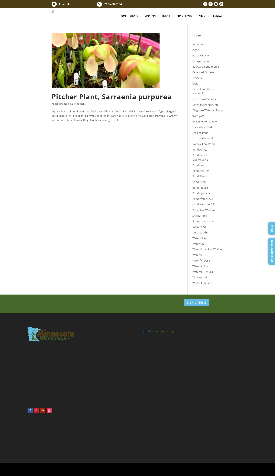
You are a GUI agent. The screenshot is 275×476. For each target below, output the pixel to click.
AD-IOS (175, 469)
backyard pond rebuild (206, 66)
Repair (166, 15)
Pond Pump (199, 182)
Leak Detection (151, 433)
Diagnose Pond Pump (205, 105)
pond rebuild (200, 187)
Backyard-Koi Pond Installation (216, 432)
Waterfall (197, 255)
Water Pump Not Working (207, 249)
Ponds (31, 429)
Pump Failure (150, 437)
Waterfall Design (202, 260)
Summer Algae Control (96, 433)
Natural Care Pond (203, 144)
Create (134, 15)
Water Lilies (199, 238)
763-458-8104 (113, 4)
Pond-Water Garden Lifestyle (215, 444)
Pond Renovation (152, 442)
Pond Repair (149, 429)
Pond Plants (184, 15)
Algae (195, 50)
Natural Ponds (34, 442)
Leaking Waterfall (202, 138)
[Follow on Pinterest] (210, 4)
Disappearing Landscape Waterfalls (218, 436)
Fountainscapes (35, 437)
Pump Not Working (203, 210)
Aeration (197, 44)
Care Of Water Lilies (204, 99)
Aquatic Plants (59, 103)
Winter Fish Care (202, 283)
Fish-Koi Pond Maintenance (215, 448)
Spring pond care (202, 221)
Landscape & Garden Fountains (216, 440)
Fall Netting (90, 437)
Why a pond (199, 277)
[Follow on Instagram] (221, 4)
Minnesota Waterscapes (162, 331)
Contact (218, 15)
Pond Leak (198, 165)
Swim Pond (199, 227)
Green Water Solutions (206, 121)
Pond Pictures (200, 171)
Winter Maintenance (95, 442)
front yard (198, 116)
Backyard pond (201, 61)
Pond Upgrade (201, 193)
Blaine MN (198, 78)
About (202, 15)
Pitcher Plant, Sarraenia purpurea (112, 96)
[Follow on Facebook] (205, 4)
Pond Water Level (202, 199)
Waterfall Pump (201, 266)
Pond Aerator (200, 149)
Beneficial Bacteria (203, 72)
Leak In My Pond (202, 127)
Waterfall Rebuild (202, 272)
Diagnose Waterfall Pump (207, 110)
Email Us (64, 4)
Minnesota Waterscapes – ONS (216, 427)
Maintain (150, 15)
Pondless (32, 433)
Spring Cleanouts (93, 429)
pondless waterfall (203, 204)
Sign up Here (196, 302)
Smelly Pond (199, 216)
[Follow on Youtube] (216, 4)
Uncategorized (201, 232)
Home (123, 15)
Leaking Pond (200, 133)
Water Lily (198, 244)
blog (70, 103)
